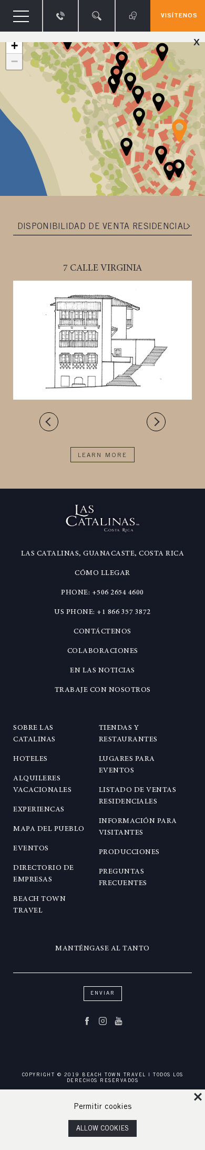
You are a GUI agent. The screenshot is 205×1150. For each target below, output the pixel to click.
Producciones (129, 852)
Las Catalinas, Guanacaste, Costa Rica (102, 554)
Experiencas (39, 810)
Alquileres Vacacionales (42, 784)
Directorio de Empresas (43, 874)
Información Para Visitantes (138, 827)
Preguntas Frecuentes (123, 877)
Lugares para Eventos (127, 765)
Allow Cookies (102, 1129)
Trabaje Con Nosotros (103, 690)
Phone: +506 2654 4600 (102, 593)
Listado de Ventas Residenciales (138, 796)
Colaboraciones (102, 651)
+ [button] (14, 45)
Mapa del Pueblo (49, 829)
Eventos (31, 848)
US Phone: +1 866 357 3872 (102, 612)
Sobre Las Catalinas (34, 734)
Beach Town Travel (39, 905)
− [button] (14, 61)
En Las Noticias (102, 671)
